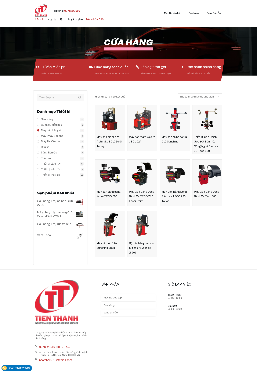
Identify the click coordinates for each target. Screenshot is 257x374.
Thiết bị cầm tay (51, 163)
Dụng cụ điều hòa (51, 124)
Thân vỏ (46, 158)
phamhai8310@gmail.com (55, 360)
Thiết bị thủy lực (50, 174)
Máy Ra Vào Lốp (51, 141)
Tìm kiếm (79, 97)
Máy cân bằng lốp (51, 130)
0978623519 (72, 10)
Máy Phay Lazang (52, 135)
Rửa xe (45, 147)
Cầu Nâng (47, 119)
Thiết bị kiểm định (51, 169)
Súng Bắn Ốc (49, 152)
